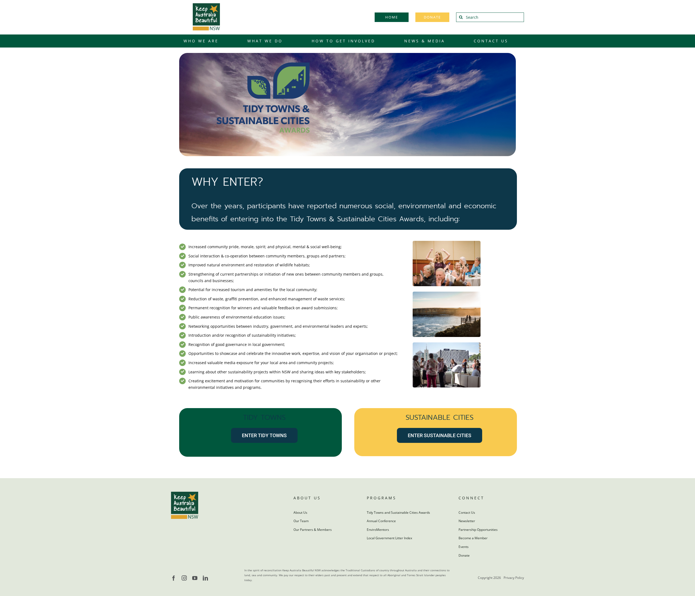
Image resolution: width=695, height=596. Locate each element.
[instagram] (184, 578)
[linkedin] (205, 578)
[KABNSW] (206, 5)
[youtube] (194, 578)
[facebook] (173, 578)
